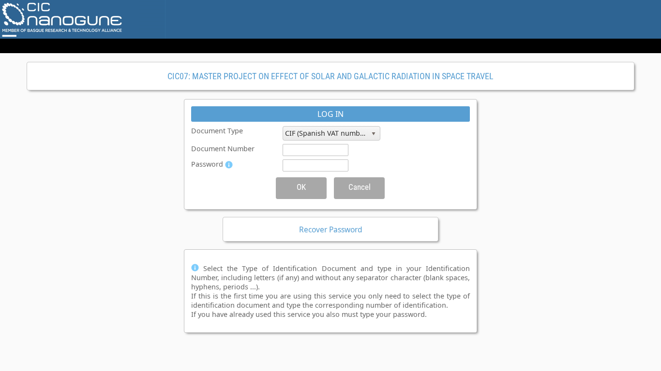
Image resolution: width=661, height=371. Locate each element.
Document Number (223, 148)
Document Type (217, 130)
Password (207, 164)
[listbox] (331, 133)
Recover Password (330, 229)
